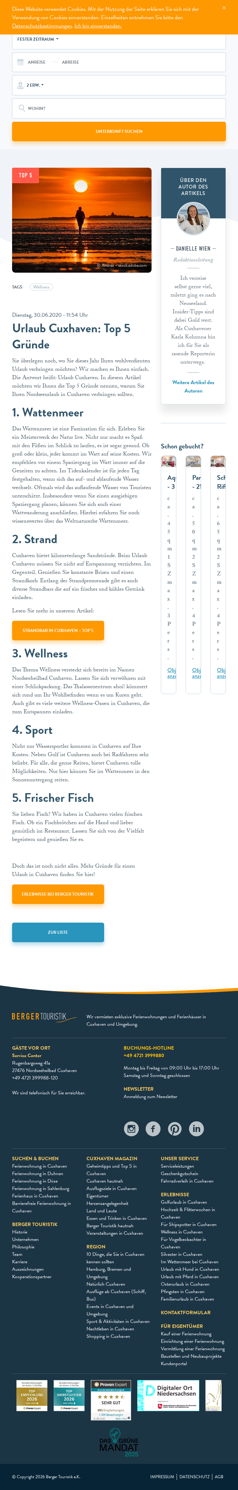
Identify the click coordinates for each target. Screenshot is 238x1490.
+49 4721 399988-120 (35, 1078)
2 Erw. (33, 85)
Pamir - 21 (200, 482)
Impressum (162, 1477)
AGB (219, 1477)
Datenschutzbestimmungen (42, 25)
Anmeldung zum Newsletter (150, 1096)
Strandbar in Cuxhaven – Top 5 (58, 630)
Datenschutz (194, 1477)
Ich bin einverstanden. (98, 25)
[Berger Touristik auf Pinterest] (175, 1130)
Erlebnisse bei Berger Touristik (58, 894)
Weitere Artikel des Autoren (193, 386)
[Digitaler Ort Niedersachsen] (168, 1395)
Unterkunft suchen (119, 131)
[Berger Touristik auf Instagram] (131, 1130)
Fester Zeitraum (36, 39)
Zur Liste (58, 932)
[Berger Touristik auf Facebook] (153, 1130)
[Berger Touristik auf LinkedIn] (196, 1130)
